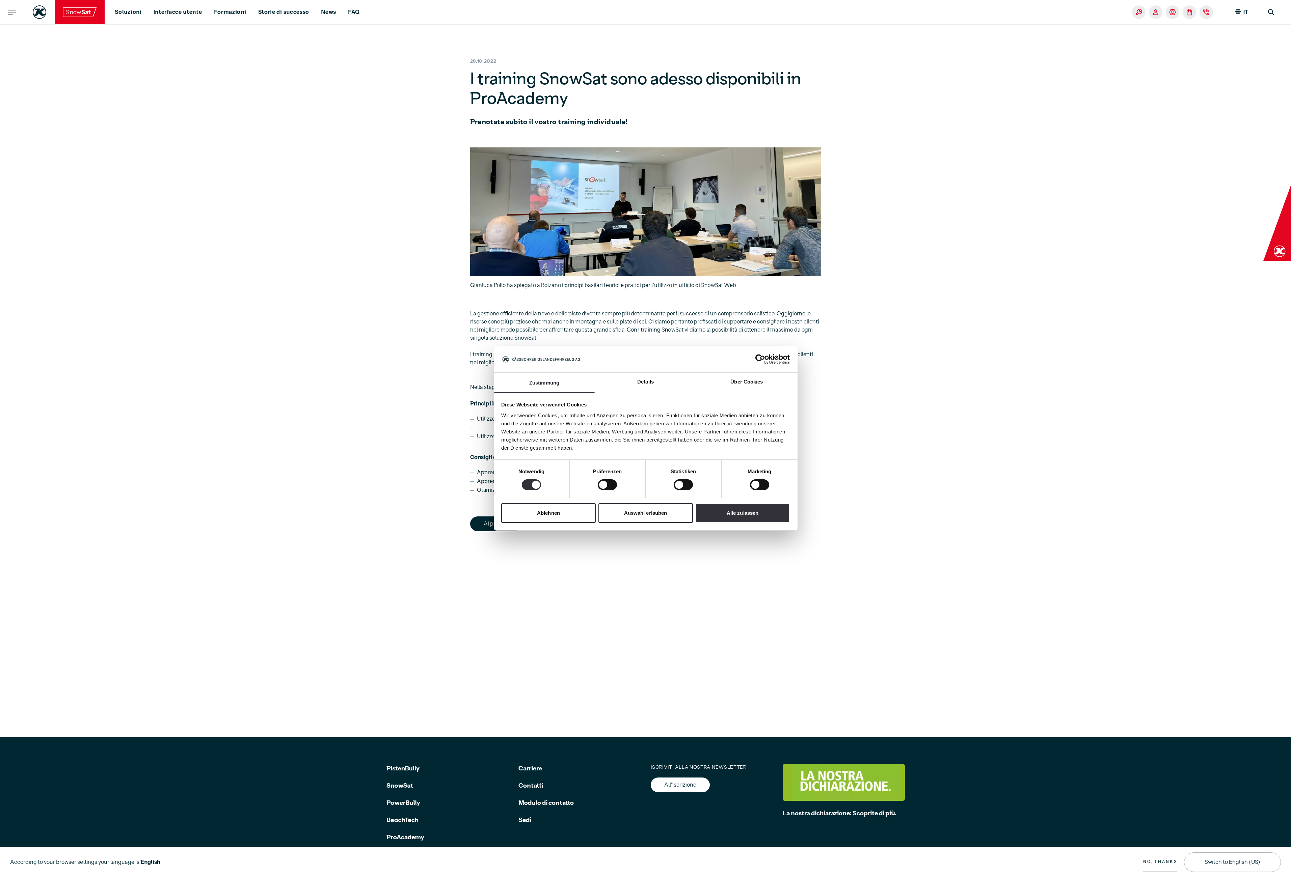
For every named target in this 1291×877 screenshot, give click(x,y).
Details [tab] (645, 382)
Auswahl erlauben (645, 513)
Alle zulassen (742, 513)
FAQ (354, 12)
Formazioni (230, 12)
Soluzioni (128, 12)
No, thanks (1160, 861)
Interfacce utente (178, 12)
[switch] (607, 484)
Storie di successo (284, 12)
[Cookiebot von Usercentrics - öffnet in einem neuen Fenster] (760, 359)
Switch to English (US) (1232, 862)
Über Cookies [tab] (746, 382)
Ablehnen (548, 513)
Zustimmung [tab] (544, 383)
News (328, 12)
